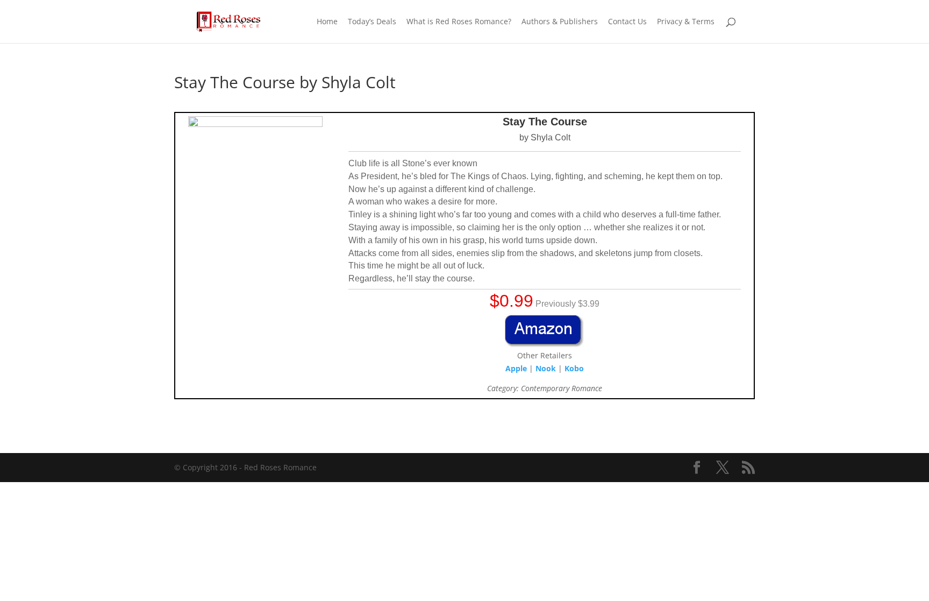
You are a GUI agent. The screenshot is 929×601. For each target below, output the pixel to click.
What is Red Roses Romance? (458, 22)
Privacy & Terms (685, 22)
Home (327, 22)
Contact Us (627, 22)
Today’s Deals (372, 22)
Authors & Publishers (559, 22)
